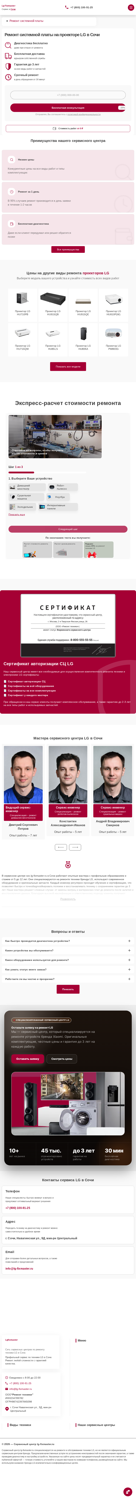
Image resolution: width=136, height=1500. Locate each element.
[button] (61, 847)
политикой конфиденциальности (84, 114)
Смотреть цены (61, 1058)
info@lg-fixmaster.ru (19, 1268)
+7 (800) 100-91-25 (81, 7)
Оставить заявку (27, 1058)
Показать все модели (68, 366)
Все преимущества (68, 249)
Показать (68, 989)
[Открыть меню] (131, 7)
